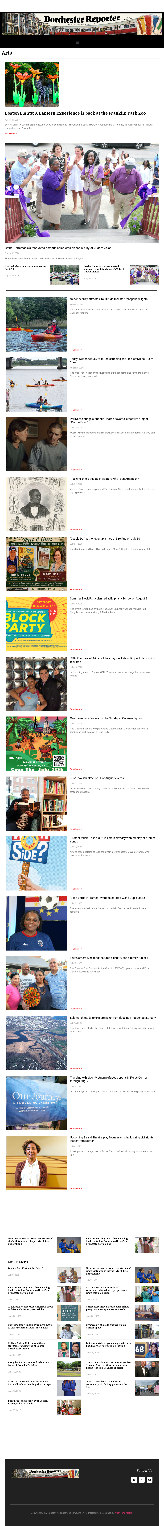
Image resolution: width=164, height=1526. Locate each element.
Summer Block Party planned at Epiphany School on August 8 (108, 598)
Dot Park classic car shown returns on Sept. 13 (26, 268)
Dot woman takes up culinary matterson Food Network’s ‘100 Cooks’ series (108, 1344)
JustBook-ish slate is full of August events (97, 778)
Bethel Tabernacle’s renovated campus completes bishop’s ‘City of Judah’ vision (58, 248)
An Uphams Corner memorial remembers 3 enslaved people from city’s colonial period (106, 1290)
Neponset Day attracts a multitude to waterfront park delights (109, 299)
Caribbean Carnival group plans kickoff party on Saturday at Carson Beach (108, 1308)
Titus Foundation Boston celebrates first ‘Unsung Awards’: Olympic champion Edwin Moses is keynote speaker (108, 1365)
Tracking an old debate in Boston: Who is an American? (104, 478)
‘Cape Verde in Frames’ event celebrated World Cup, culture (107, 897)
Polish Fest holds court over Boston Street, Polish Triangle (28, 1402)
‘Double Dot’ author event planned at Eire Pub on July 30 (105, 538)
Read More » (11, 133)
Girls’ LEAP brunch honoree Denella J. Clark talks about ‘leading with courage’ (29, 1383)
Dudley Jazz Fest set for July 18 (25, 1268)
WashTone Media (123, 1513)
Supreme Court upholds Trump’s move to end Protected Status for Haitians (30, 1326)
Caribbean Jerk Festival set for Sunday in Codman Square (106, 718)
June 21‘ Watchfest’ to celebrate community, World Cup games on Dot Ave (106, 1384)
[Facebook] (134, 1480)
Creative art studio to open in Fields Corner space (106, 1326)
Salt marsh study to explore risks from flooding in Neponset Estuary (113, 1017)
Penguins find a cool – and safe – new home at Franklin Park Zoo (28, 1364)
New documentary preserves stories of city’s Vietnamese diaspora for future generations (30, 1241)
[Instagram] (142, 1480)
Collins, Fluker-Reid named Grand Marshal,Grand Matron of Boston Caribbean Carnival (27, 1346)
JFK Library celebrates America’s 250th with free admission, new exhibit (30, 1308)
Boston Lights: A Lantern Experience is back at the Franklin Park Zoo (75, 113)
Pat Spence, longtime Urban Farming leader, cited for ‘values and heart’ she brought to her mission (107, 1241)
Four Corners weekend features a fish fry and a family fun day (109, 957)
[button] (77, 42)
